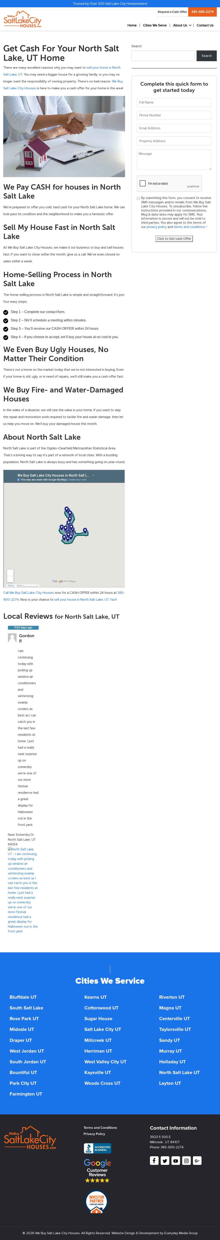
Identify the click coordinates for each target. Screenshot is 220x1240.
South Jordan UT (28, 1062)
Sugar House (98, 1019)
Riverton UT (172, 997)
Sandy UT (169, 1040)
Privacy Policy (94, 1134)
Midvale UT (22, 1029)
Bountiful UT (23, 1072)
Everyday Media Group (181, 1233)
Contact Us (205, 25)
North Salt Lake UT (179, 1072)
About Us (180, 25)
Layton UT (170, 1083)
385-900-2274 (202, 12)
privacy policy (157, 227)
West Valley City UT (105, 1062)
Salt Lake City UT (102, 1029)
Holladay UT (172, 1062)
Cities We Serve (155, 25)
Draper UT (21, 1040)
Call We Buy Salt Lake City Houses (28, 593)
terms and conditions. (190, 227)
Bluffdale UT (23, 997)
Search (136, 46)
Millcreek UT (98, 1040)
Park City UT (23, 1083)
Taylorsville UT (175, 1029)
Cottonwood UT (101, 1008)
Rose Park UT (24, 1019)
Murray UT (170, 1051)
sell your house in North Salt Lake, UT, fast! (85, 599)
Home (132, 25)
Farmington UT (26, 1094)
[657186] (23, 890)
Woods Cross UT (102, 1083)
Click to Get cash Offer (174, 239)
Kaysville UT (97, 1072)
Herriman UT (98, 1051)
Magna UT (170, 1008)
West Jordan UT (27, 1051)
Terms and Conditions (100, 1127)
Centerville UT (174, 1019)
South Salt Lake (26, 1008)
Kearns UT (95, 997)
